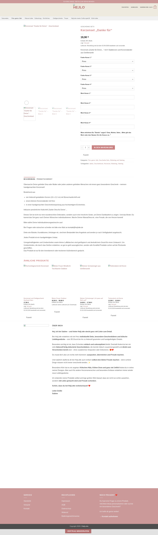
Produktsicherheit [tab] (44, 179)
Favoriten (125, 7)
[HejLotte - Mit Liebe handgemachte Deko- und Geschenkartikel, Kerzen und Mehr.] (79, 9)
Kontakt (26, 509)
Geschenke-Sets (87, 26)
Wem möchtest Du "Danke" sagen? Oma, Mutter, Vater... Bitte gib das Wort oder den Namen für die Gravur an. (106, 134)
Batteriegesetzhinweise (70, 516)
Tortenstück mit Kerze (115, 298)
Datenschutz (66, 509)
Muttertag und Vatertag (117, 160)
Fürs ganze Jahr (17, 18)
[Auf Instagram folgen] (153, 1)
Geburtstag (38, 18)
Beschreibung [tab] (29, 179)
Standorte (27, 501)
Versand (86, 43)
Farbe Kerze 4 (86, 84)
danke (91, 163)
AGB (63, 505)
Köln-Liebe (94, 18)
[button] (134, 7)
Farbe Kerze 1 (86, 57)
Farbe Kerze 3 (86, 75)
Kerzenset (107, 163)
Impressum (66, 501)
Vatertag (120, 163)
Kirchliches (46, 18)
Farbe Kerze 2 (86, 66)
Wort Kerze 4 (86, 123)
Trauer (66, 18)
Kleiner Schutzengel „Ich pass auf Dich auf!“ (91, 299)
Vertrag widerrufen (78, 531)
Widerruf (65, 512)
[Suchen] (148, 1)
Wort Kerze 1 (86, 93)
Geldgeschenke (58, 18)
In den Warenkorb (103, 147)
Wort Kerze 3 (86, 113)
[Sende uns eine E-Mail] (155, 1)
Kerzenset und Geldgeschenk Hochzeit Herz (34, 299)
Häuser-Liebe (29, 18)
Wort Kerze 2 (86, 103)
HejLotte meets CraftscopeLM (80, 18)
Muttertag (114, 163)
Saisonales (5, 18)
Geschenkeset (98, 163)
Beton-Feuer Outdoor (59, 298)
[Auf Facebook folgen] (151, 1)
